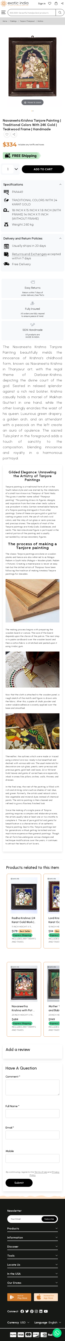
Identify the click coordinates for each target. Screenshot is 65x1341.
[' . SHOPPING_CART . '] (56, 3)
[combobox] (32, 12)
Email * (10, 1127)
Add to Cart (43, 169)
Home (5, 21)
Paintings (13, 21)
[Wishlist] (50, 3)
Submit (19, 1182)
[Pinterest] (31, 1311)
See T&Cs (39, 295)
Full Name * (12, 1106)
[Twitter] (27, 1311)
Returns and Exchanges (29, 254)
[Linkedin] (40, 1311)
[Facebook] (22, 1311)
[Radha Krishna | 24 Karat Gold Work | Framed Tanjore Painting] (23, 912)
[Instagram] (36, 1311)
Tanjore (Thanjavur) (27, 21)
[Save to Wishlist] (7, 135)
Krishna (40, 21)
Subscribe (49, 1219)
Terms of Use (40, 1172)
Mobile (10, 1151)
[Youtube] (46, 1311)
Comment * (13, 1076)
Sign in (42, 3)
